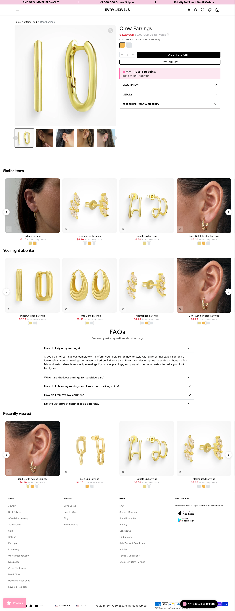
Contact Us (125, 530)
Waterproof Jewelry (18, 555)
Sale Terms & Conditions (132, 543)
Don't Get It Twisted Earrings (204, 236)
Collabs (12, 537)
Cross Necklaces (17, 568)
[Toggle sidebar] (210, 10)
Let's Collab (70, 505)
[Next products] (228, 212)
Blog (66, 518)
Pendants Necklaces (19, 580)
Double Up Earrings (147, 236)
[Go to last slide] (15, 138)
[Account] (189, 9)
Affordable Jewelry (18, 518)
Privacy (123, 524)
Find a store (125, 537)
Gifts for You (30, 21)
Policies (123, 549)
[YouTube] (36, 605)
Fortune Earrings (32, 236)
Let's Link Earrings (89, 479)
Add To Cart (49, 229)
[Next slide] (114, 138)
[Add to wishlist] (9, 229)
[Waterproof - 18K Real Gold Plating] (122, 45)
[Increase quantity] (132, 55)
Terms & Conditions (129, 555)
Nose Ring (13, 549)
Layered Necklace (17, 586)
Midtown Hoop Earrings (32, 316)
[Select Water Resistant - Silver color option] (85, 243)
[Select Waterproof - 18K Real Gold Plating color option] (35, 243)
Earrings (12, 543)
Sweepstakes (71, 524)
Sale (10, 530)
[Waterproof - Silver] (129, 45)
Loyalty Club (70, 512)
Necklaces (13, 561)
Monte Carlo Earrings (89, 316)
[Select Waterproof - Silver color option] (94, 243)
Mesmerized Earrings (89, 236)
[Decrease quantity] (122, 55)
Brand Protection (128, 518)
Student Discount (128, 512)
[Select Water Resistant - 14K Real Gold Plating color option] (30, 243)
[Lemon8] (41, 605)
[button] (18, 9)
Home (18, 21)
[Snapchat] (31, 605)
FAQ (121, 505)
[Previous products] (6, 212)
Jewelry (12, 505)
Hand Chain (14, 574)
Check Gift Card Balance (132, 561)
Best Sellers (14, 512)
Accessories (14, 524)
